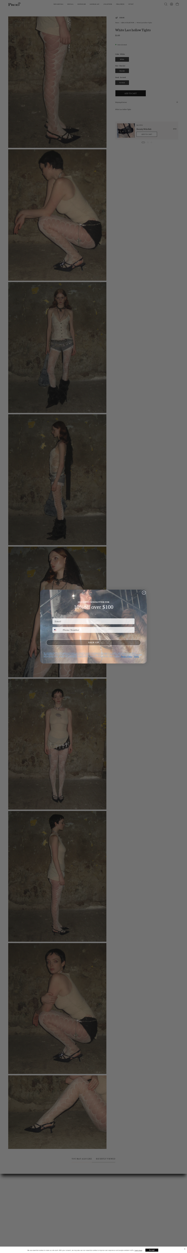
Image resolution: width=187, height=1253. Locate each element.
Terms (136, 657)
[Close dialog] (144, 592)
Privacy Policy (126, 657)
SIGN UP (93, 642)
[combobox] (57, 630)
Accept (152, 1250)
